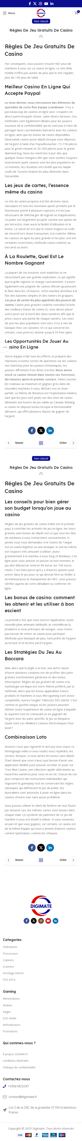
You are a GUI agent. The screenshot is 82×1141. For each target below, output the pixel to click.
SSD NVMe (9, 1018)
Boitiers (7, 1005)
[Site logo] (41, 13)
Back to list (41, 443)
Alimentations (11, 998)
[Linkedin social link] (52, 4)
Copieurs (8, 960)
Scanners (8, 966)
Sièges (7, 1012)
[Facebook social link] (30, 4)
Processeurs (10, 953)
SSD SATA (9, 979)
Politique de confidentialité (19, 1067)
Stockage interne (13, 973)
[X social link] (35, 4)
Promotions (10, 1031)
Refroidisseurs (11, 1025)
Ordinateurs (10, 947)
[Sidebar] (5, 347)
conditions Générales (16, 1060)
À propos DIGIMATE (15, 1054)
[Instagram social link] (40, 4)
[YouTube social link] (46, 4)
